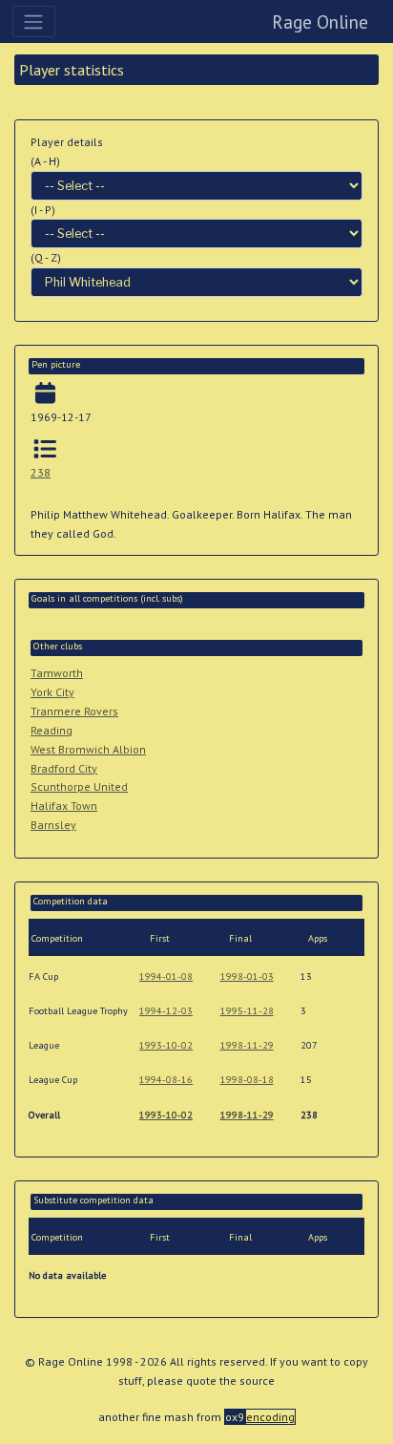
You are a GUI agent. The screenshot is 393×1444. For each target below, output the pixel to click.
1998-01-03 (247, 976)
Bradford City (64, 768)
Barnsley (53, 825)
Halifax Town (64, 805)
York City (52, 692)
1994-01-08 (166, 976)
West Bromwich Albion (88, 749)
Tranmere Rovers (74, 711)
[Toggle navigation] (33, 21)
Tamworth (57, 673)
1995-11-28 (247, 1011)
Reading (51, 730)
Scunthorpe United (79, 786)
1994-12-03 (166, 1011)
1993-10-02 (166, 1045)
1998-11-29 (247, 1045)
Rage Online (320, 21)
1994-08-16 (166, 1079)
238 (41, 472)
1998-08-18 (247, 1079)
